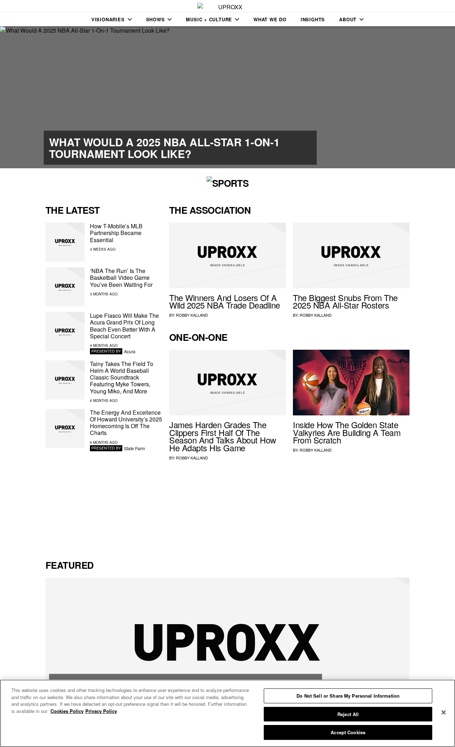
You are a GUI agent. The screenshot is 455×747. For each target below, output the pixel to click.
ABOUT (348, 19)
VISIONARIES (108, 19)
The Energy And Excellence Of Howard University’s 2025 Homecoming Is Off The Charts (126, 422)
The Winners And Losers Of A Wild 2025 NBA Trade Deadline (224, 301)
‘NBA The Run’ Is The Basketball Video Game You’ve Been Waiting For (121, 277)
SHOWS (155, 19)
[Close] (443, 712)
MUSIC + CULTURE (209, 19)
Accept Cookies (348, 732)
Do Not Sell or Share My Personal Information (348, 695)
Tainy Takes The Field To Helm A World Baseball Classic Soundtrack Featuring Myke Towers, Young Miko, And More (121, 377)
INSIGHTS (313, 19)
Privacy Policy (101, 711)
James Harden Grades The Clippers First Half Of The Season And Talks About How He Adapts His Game (222, 436)
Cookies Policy (67, 711)
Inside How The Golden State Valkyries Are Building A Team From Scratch (346, 432)
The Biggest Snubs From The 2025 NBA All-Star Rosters (345, 301)
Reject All (348, 714)
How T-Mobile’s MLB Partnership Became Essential (116, 233)
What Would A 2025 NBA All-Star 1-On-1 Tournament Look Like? (164, 147)
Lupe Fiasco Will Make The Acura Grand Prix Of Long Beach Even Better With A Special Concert (124, 325)
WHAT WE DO (270, 19)
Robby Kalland (192, 315)
